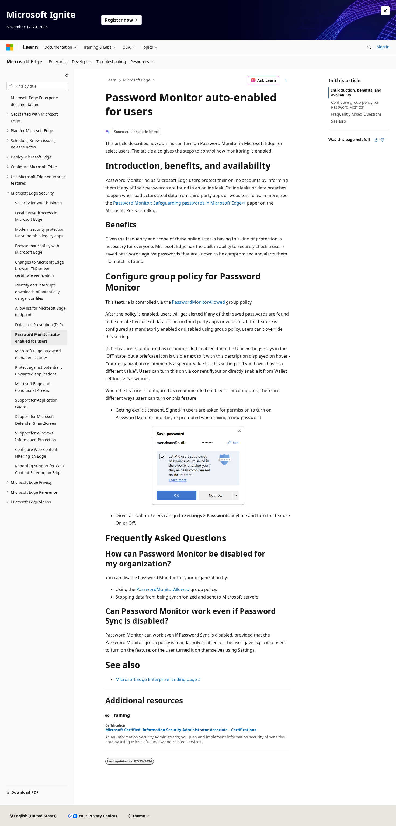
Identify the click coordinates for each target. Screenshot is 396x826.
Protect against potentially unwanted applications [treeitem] (38, 370)
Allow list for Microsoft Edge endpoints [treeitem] (40, 311)
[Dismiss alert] (385, 10)
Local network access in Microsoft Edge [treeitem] (36, 216)
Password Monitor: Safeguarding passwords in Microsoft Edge (177, 203)
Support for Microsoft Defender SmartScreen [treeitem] (35, 420)
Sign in (383, 46)
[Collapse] (67, 75)
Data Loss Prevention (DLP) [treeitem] (39, 324)
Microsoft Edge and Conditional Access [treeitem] (32, 387)
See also (338, 121)
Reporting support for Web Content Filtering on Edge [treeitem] (39, 469)
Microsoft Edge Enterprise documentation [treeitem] (34, 101)
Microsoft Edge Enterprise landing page (156, 679)
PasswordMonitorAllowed (198, 302)
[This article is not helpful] (382, 140)
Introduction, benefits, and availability (356, 93)
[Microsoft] (9, 47)
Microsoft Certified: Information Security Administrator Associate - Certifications (180, 729)
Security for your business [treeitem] (38, 202)
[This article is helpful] (376, 140)
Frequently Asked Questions (356, 114)
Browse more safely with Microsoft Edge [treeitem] (37, 249)
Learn (111, 79)
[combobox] (36, 86)
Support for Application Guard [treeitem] (36, 403)
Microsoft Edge (136, 79)
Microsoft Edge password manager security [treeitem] (38, 354)
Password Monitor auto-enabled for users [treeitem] (37, 338)
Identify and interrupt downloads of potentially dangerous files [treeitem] (37, 291)
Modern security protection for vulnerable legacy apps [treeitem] (39, 233)
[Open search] (369, 47)
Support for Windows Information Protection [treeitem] (35, 436)
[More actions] (286, 80)
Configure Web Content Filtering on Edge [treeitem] (36, 453)
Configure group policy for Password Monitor (355, 105)
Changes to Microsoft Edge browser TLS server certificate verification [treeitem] (39, 269)
